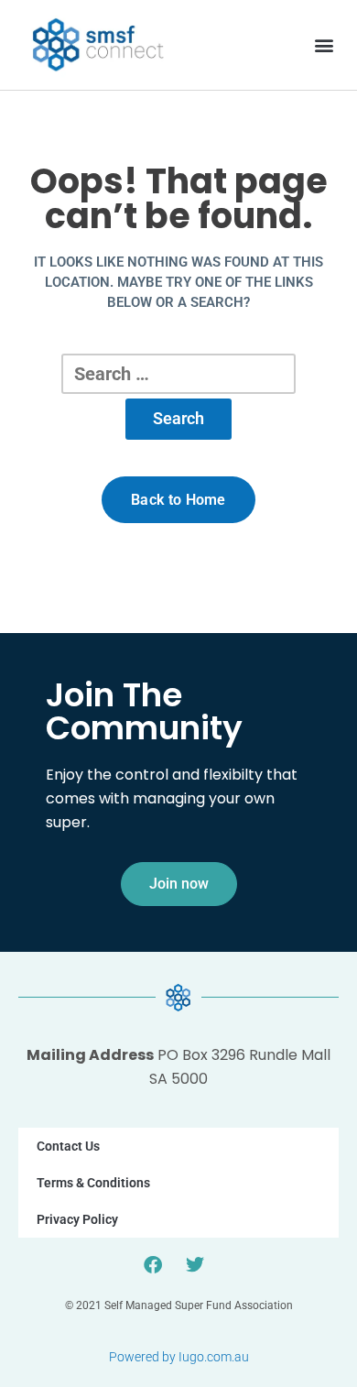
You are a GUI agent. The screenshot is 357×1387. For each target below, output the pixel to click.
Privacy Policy (77, 1219)
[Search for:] (178, 374)
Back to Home (178, 499)
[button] (323, 44)
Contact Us (68, 1146)
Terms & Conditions (93, 1182)
